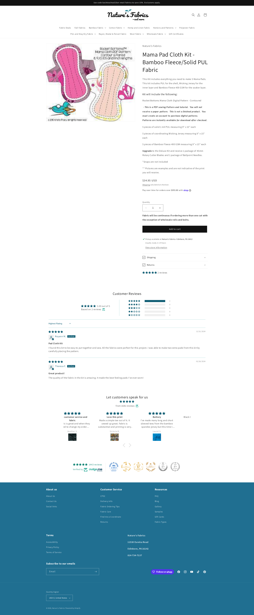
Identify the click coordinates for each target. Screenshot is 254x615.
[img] (56, 331)
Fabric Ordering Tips (110, 506)
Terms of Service (54, 552)
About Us (50, 496)
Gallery (158, 506)
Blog (157, 501)
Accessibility (52, 542)
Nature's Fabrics (58, 608)
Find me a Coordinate (110, 516)
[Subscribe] (95, 571)
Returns (104, 522)
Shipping (146, 185)
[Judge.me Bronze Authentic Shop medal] (150, 466)
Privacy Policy (52, 547)
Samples (159, 511)
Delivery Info (106, 501)
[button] (193, 15)
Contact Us (51, 501)
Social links (51, 506)
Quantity (146, 202)
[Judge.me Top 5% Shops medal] (163, 466)
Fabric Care (105, 511)
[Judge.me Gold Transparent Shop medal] (126, 466)
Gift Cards (159, 516)
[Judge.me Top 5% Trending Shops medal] (175, 466)
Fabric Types (161, 522)
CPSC (102, 496)
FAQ (156, 496)
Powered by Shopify (73, 608)
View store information (156, 247)
